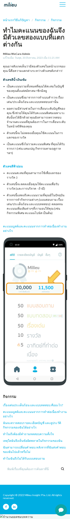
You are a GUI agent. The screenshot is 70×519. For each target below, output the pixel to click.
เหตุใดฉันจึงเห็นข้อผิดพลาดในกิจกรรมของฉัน (32, 440)
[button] (62, 4)
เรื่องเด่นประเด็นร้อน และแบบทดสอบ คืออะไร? (33, 405)
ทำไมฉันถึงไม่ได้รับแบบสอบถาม (24, 458)
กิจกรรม (40, 20)
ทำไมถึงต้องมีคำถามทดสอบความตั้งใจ (28, 434)
